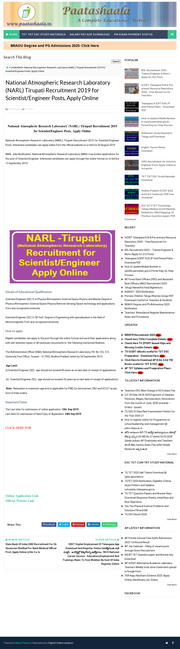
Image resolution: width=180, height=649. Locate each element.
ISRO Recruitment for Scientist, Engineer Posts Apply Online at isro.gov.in (158, 165)
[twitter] (166, 642)
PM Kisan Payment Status (133, 34)
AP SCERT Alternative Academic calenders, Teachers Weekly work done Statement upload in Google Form (150, 567)
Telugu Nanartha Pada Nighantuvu (144, 287)
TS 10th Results (17, 43)
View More (171, 454)
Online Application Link (22, 495)
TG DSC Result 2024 (136, 514)
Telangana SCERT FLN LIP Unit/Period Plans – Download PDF (157, 107)
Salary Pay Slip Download (90, 34)
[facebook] (173, 642)
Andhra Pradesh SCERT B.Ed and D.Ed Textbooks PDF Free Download (157, 194)
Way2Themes (22, 642)
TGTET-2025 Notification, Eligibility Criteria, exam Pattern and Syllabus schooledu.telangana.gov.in (148, 485)
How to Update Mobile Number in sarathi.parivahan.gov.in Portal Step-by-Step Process (158, 122)
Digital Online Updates (60, 642)
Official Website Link (19, 500)
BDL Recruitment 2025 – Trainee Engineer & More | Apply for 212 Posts (155, 73)
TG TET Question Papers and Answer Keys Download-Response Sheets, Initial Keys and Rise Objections (149, 497)
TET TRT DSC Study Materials (44, 34)
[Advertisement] (62, 199)
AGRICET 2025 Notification (139, 291)
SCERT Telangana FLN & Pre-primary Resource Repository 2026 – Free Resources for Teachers (150, 241)
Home (13, 34)
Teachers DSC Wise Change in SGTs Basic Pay (150, 390)
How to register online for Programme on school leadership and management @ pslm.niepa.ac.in (147, 424)
